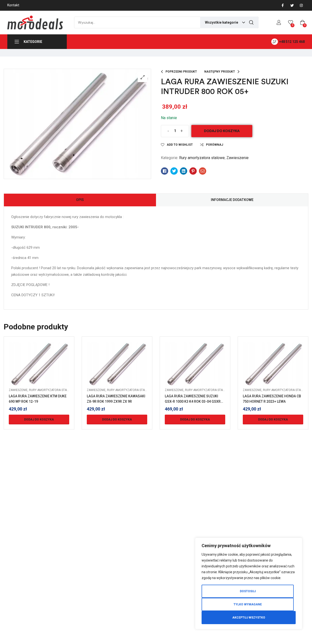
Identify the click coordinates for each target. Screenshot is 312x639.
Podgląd (39, 370)
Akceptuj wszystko (248, 617)
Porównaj (214, 144)
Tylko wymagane (248, 604)
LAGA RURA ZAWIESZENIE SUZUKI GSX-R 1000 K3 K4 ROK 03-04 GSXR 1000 (193, 401)
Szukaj (251, 22)
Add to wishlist (180, 144)
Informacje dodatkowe (232, 200)
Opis (80, 200)
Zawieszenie (237, 157)
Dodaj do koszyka (222, 131)
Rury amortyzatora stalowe (202, 157)
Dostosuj (248, 591)
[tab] (80, 200)
